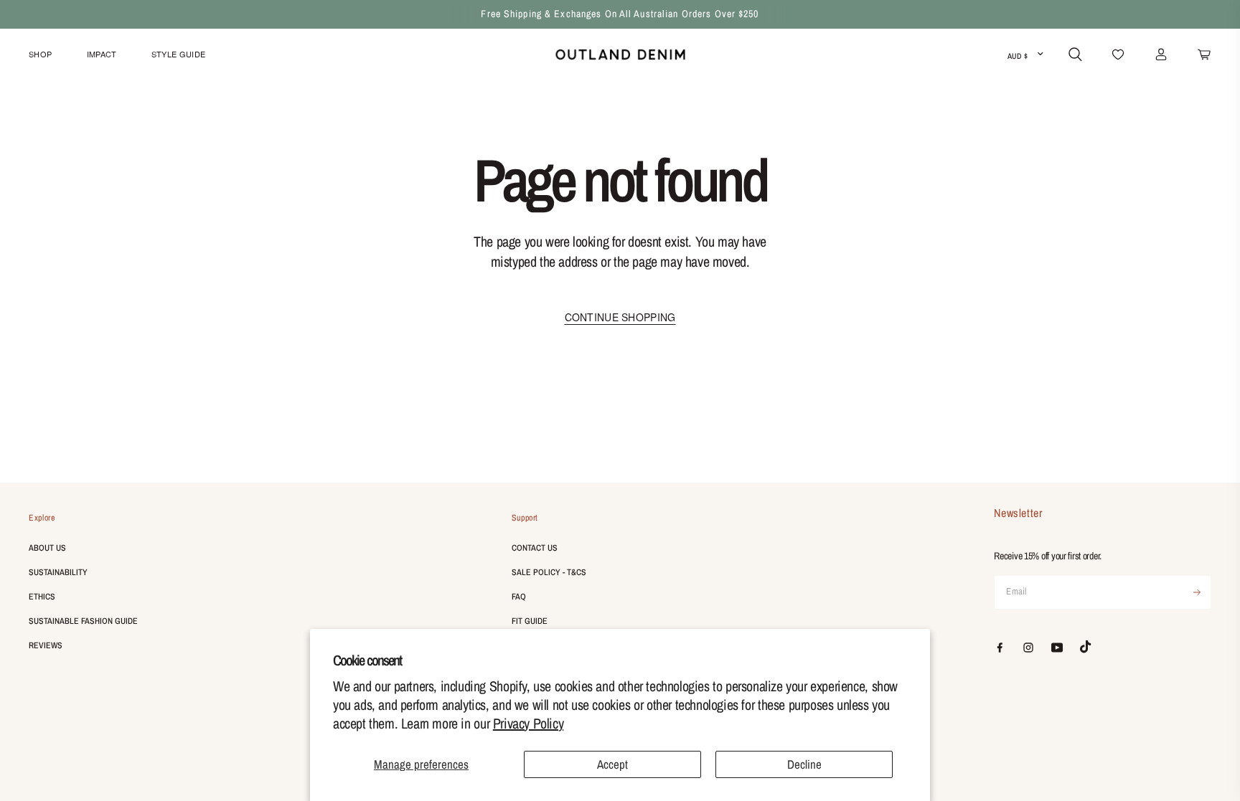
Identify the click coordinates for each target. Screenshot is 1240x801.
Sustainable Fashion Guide (83, 621)
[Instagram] (1028, 647)
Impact (102, 54)
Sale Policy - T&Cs (549, 572)
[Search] (1075, 54)
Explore (42, 517)
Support (525, 517)
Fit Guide (530, 621)
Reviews (45, 645)
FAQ (519, 596)
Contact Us (535, 548)
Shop (40, 54)
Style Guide (178, 54)
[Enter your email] (1197, 592)
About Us (47, 548)
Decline (804, 764)
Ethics (42, 596)
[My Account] (1161, 54)
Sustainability (58, 572)
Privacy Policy (528, 723)
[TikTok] (1085, 647)
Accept (612, 764)
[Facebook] (999, 647)
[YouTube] (1057, 647)
